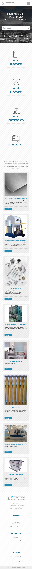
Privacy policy (16, 546)
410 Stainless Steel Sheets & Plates (16, 198)
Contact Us (16, 519)
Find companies (16, 118)
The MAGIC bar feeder (16, 474)
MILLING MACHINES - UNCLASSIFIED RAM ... (16, 325)
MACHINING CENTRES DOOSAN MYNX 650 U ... (16, 444)
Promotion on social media (16, 562)
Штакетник (16, 407)
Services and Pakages (16, 540)
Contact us (16, 144)
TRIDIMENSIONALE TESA (16, 361)
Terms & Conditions (16, 543)
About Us (16, 537)
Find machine (16, 62)
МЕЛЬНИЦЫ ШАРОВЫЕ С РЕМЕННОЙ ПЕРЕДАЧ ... (16, 240)
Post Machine (16, 90)
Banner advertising (16, 556)
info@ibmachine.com (16, 527)
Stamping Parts (16, 288)
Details (8, 209)
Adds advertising (16, 559)
